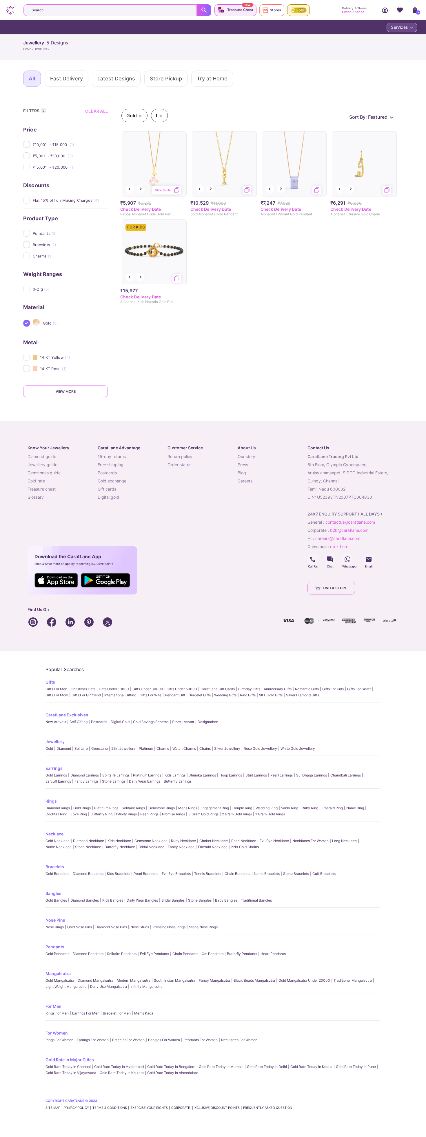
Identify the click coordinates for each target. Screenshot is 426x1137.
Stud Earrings (256, 775)
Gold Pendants (57, 954)
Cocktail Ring (56, 814)
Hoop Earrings (230, 775)
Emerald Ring (332, 808)
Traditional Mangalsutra (353, 980)
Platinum (146, 748)
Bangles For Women (164, 1040)
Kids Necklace (119, 841)
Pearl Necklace (243, 841)
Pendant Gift (175, 695)
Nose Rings (54, 927)
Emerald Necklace (212, 847)
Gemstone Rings (161, 808)
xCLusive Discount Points (217, 1108)
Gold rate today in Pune (356, 1066)
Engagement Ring (215, 808)
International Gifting (120, 695)
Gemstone (99, 748)
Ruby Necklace (183, 841)
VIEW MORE (66, 391)
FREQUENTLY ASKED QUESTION (267, 1108)
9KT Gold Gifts (271, 695)
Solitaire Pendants (121, 954)
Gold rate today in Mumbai (221, 1066)
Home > (28, 49)
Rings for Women (59, 1040)
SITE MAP (52, 1108)
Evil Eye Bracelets (176, 873)
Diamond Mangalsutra (95, 980)
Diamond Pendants (88, 954)
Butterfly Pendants (242, 954)
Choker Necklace (213, 841)
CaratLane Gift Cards (218, 689)
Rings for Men (57, 1013)
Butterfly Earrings (178, 781)
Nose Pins (55, 920)
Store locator (183, 722)
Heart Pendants (273, 954)
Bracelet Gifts (200, 695)
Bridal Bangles (173, 900)
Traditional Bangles (256, 900)
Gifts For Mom (56, 695)
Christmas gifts (83, 689)
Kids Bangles (112, 900)
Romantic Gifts (307, 689)
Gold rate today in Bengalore (171, 1066)
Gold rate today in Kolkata (122, 1073)
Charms (162, 748)
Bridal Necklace (151, 847)
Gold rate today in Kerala (311, 1066)
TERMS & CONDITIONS (109, 1108)
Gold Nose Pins (79, 927)
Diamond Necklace (88, 841)
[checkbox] (70, 144)
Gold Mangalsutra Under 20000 (304, 980)
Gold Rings (82, 808)
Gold (49, 748)
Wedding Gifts (225, 695)
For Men (53, 1006)
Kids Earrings (175, 775)
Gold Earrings (56, 775)
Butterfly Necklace (120, 847)
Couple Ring (242, 808)
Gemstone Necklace (151, 841)
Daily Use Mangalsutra (108, 986)
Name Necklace (58, 847)
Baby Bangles (226, 900)
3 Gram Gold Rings (203, 814)
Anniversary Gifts (278, 689)
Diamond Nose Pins (111, 927)
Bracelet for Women (128, 1040)
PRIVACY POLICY (76, 1108)
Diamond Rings (57, 808)
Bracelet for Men (117, 1013)
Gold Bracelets (57, 873)
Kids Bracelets (118, 873)
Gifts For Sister (359, 689)
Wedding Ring (267, 808)
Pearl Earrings (281, 775)
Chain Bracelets (237, 873)
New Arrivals (55, 722)
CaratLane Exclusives (66, 714)
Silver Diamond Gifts (302, 695)
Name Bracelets (267, 873)
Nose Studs (139, 927)
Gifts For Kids (333, 689)
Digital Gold (120, 722)
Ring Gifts (248, 695)
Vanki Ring (289, 808)
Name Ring (355, 808)
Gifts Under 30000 (147, 689)
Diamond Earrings (84, 775)
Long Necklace (344, 841)
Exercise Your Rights (149, 1108)
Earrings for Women (93, 1040)
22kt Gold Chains (245, 847)
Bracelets (54, 866)
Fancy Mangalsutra (214, 980)
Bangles (53, 893)
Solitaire (81, 748)
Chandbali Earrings (345, 775)
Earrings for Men (85, 1013)
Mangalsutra (58, 973)
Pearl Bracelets (146, 873)
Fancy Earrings (86, 781)
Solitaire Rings (133, 808)
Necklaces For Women (310, 841)
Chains (205, 748)
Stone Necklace (88, 847)
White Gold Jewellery (298, 748)
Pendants (54, 946)
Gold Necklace (57, 841)
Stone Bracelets (296, 873)
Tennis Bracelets (207, 873)
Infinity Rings (126, 814)
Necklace (54, 833)
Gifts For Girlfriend (86, 695)
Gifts (50, 682)
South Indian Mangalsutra (174, 980)
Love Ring (79, 814)
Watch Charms (184, 748)
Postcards (99, 722)
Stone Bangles (200, 900)
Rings (51, 801)
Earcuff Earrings (58, 781)
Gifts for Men (56, 689)
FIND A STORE (335, 588)
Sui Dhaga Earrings (311, 775)
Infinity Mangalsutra (146, 986)
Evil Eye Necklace (274, 841)
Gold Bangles (56, 900)
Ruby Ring (310, 808)
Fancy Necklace (181, 847)
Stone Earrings (113, 781)
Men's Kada (143, 1013)
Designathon (208, 722)
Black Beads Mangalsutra (254, 980)
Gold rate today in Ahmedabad (172, 1073)
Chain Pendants (185, 954)
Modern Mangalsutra (133, 980)
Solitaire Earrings (116, 775)
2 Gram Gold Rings (237, 814)
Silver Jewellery (227, 748)
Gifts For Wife (150, 695)
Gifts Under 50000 (182, 689)
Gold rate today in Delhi (267, 1066)
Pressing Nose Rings (168, 927)
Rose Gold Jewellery (260, 748)
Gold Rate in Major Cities (69, 1059)
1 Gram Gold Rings (270, 814)
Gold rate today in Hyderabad (119, 1066)
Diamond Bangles (84, 900)
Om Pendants (212, 954)
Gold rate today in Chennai (68, 1066)
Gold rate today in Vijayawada (70, 1073)
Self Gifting (79, 722)
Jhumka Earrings (202, 775)
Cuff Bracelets (324, 873)
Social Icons (312, 559)
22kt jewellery (123, 748)
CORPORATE (181, 1108)
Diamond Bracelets (88, 873)
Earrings (54, 768)
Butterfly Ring (101, 814)
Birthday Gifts (249, 689)
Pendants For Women (200, 1040)
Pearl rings (149, 814)
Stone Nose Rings (203, 927)
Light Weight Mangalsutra (66, 986)
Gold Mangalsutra (59, 980)
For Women (56, 1032)
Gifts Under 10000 (114, 689)
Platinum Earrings (147, 775)
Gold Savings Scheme (151, 722)
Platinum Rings (106, 808)
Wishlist (400, 10)
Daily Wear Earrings (144, 781)
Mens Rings (187, 808)
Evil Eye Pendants (154, 954)
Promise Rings (173, 814)
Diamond (64, 748)
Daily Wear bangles (142, 900)
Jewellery (55, 741)
